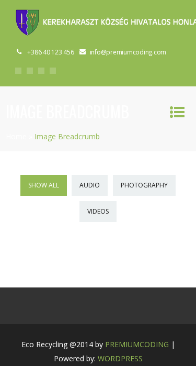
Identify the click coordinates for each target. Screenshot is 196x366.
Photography (144, 185)
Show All (43, 185)
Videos (98, 211)
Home (16, 136)
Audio (89, 185)
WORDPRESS (120, 358)
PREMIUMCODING (137, 344)
